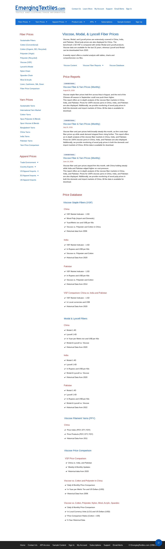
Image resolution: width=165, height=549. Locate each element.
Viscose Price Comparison (77, 450)
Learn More (87, 9)
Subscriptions (106, 22)
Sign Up (139, 22)
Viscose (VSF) (26, 62)
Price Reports (71, 76)
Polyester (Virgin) (27, 53)
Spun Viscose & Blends (29, 123)
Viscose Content (70, 65)
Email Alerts (119, 9)
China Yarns (25, 132)
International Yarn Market (30, 110)
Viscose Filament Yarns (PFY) (79, 418)
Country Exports (26, 167)
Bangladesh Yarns (27, 128)
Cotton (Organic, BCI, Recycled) (33, 49)
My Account (99, 9)
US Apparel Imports (28, 171)
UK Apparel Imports (28, 180)
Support (109, 9)
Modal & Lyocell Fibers (75, 318)
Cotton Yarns (25, 114)
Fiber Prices (23, 22)
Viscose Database (116, 65)
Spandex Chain (26, 75)
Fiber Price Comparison (30, 88)
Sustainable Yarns (27, 106)
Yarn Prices (40, 22)
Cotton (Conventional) (29, 45)
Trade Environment (28, 162)
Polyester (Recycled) (28, 58)
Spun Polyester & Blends (30, 119)
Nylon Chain (25, 71)
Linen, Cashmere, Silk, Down (32, 84)
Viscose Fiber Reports (92, 65)
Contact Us (76, 9)
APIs (92, 22)
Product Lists (77, 22)
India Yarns (24, 136)
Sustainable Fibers (27, 40)
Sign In (129, 9)
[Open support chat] (158, 542)
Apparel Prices (58, 22)
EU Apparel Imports (28, 175)
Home (22, 545)
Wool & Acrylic (26, 80)
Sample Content (124, 22)
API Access (45, 545)
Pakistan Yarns (26, 141)
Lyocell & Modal (26, 67)
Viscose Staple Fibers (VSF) (77, 202)
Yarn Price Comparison (29, 145)
